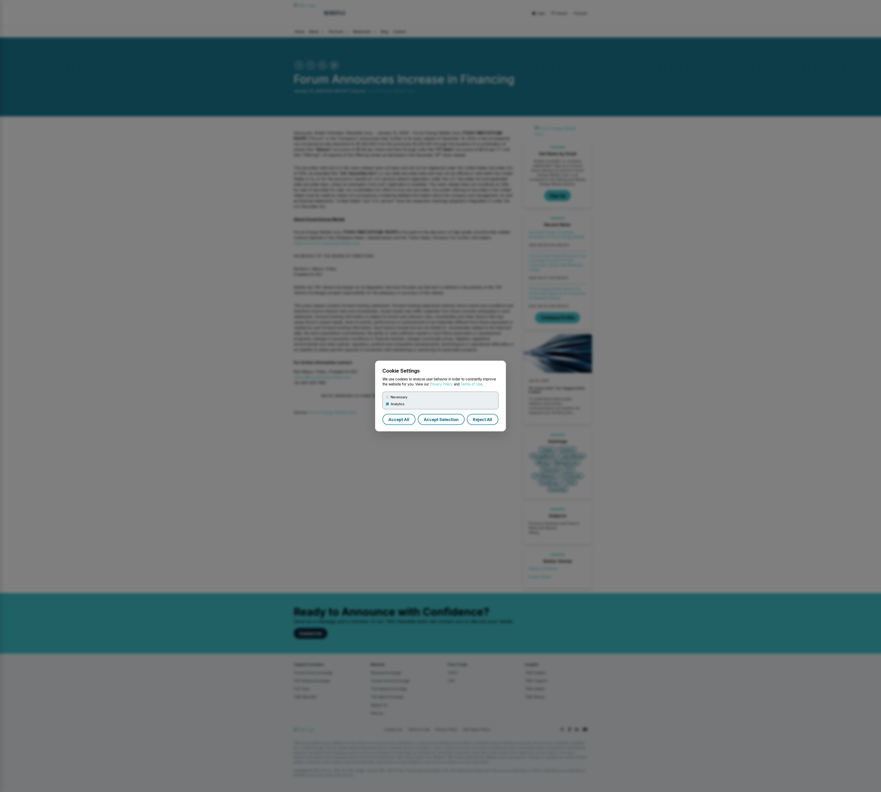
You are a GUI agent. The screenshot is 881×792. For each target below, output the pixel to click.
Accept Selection (441, 419)
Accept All (398, 419)
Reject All (482, 419)
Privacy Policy (441, 384)
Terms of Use (471, 384)
